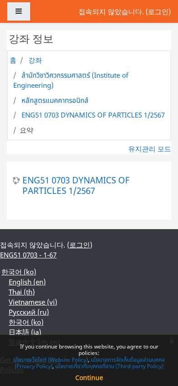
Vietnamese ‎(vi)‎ (33, 301)
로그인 (158, 11)
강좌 (35, 59)
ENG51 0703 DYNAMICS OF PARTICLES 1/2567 (93, 114)
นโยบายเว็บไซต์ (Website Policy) (50, 360)
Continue (89, 377)
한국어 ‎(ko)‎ (18, 271)
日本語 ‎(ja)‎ (25, 332)
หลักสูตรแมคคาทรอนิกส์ (55, 100)
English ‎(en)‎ (27, 281)
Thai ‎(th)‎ (22, 291)
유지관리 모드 (149, 148)
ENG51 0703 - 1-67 (28, 254)
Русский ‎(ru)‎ (29, 311)
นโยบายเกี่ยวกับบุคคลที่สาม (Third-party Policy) (109, 366)
